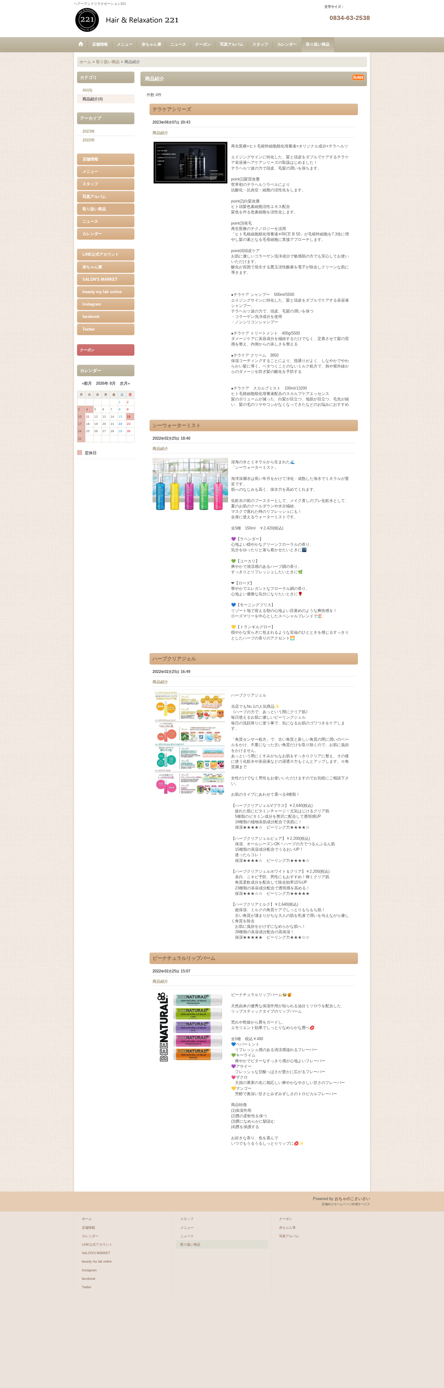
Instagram (91, 304)
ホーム (87, 1219)
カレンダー (92, 233)
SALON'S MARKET (99, 279)
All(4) (87, 90)
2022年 (88, 140)
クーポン (285, 1219)
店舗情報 (90, 159)
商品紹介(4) (92, 99)
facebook (90, 316)
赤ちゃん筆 (92, 267)
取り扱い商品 (94, 209)
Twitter (88, 329)
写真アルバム (94, 196)
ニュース (90, 221)
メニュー (90, 171)
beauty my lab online (102, 292)
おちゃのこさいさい (352, 1198)
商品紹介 (160, 133)
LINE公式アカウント (100, 254)
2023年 (88, 131)
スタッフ (90, 184)
